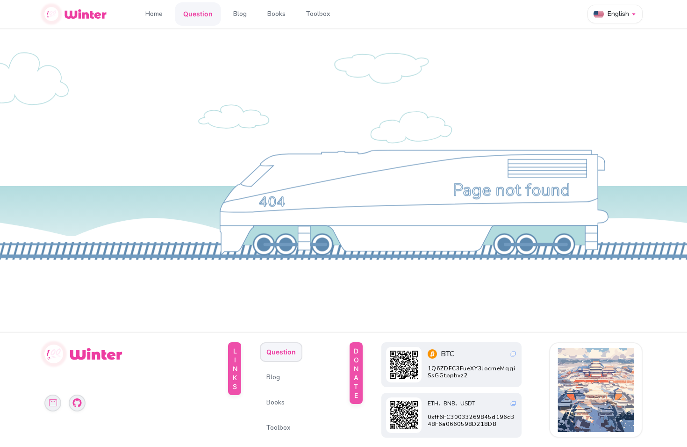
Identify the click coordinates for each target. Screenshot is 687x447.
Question (198, 14)
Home (154, 13)
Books (276, 13)
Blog (240, 13)
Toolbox (318, 13)
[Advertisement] (597, 390)
